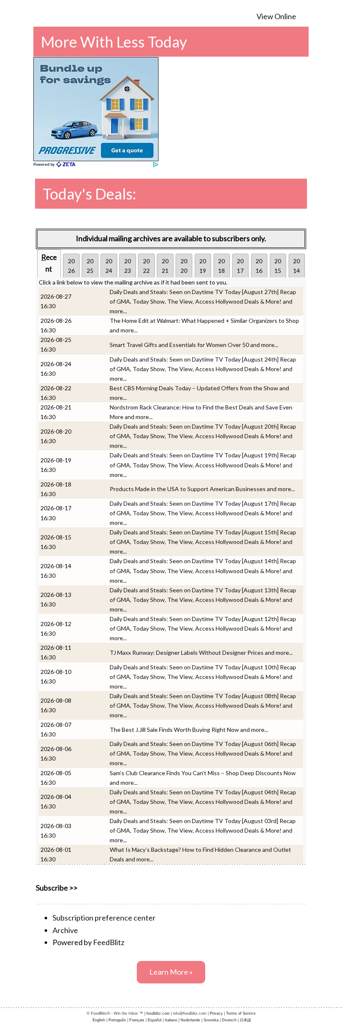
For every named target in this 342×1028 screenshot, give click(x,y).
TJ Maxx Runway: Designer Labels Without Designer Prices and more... (201, 652)
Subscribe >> (57, 887)
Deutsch (229, 1020)
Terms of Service (241, 1013)
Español (154, 1020)
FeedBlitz (108, 942)
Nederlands (190, 1020)
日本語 (245, 1020)
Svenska (211, 1020)
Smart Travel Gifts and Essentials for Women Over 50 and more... (194, 344)
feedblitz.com (158, 1013)
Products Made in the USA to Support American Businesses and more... (202, 488)
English (99, 1020)
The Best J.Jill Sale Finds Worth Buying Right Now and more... (189, 729)
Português (117, 1020)
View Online (276, 16)
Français (136, 1020)
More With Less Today (114, 41)
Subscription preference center (104, 917)
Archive (65, 930)
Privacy (216, 1013)
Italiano (171, 1020)
